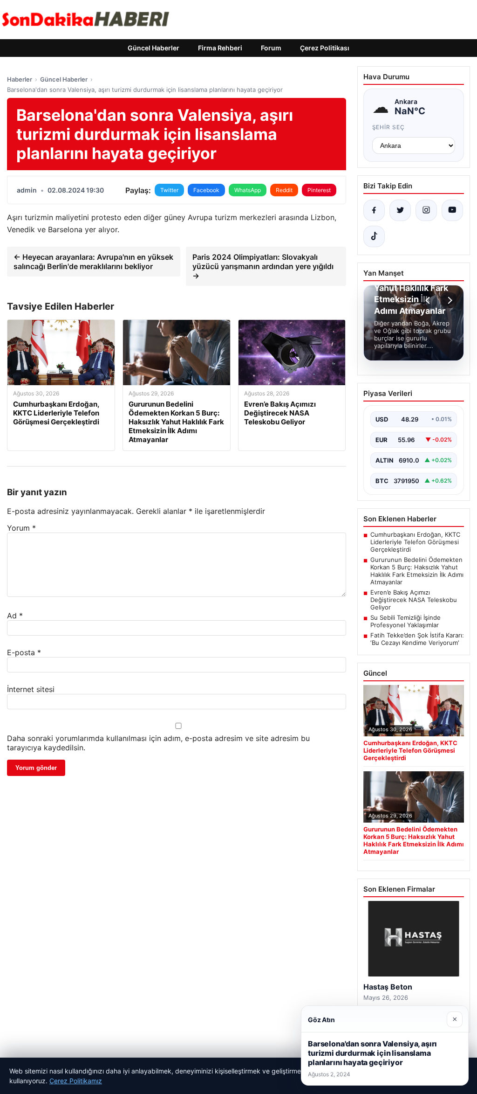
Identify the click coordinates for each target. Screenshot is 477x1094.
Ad (15, 615)
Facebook (206, 190)
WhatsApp (247, 190)
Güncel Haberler (153, 48)
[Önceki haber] (429, 300)
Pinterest (319, 190)
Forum (271, 48)
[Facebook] (374, 210)
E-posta (24, 652)
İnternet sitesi (31, 689)
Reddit (284, 190)
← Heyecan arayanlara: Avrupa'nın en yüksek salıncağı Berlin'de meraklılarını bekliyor (93, 261)
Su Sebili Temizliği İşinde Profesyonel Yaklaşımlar (405, 621)
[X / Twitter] (400, 210)
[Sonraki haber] (449, 300)
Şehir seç (388, 127)
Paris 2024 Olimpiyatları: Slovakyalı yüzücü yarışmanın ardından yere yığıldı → (263, 266)
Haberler (19, 79)
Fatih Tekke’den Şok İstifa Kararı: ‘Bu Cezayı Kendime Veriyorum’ (417, 638)
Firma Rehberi (220, 48)
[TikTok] (374, 236)
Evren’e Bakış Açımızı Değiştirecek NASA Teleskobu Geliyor (413, 600)
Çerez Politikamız (75, 1081)
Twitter (169, 190)
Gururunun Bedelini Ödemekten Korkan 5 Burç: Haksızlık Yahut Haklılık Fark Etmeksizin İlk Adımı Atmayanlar (416, 571)
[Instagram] (426, 210)
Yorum (21, 528)
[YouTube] (452, 210)
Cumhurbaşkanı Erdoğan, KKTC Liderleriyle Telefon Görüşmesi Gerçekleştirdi (415, 542)
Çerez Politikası (324, 48)
